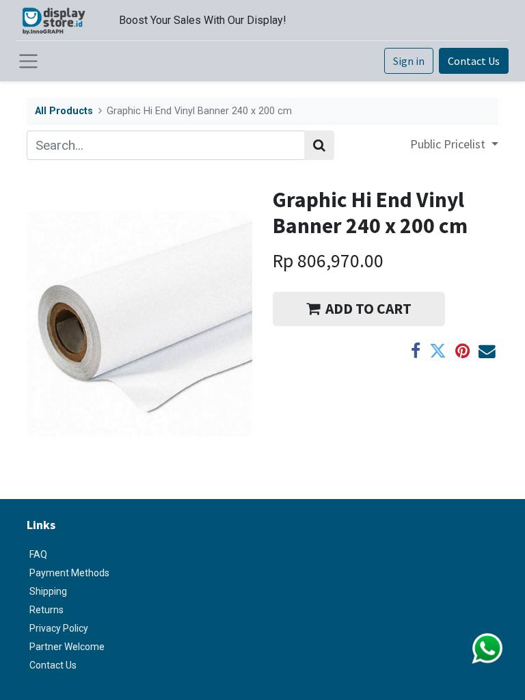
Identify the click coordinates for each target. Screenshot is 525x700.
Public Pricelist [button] (449, 144)
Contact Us (474, 61)
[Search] (319, 145)
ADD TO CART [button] (368, 308)
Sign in (409, 61)
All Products (64, 111)
